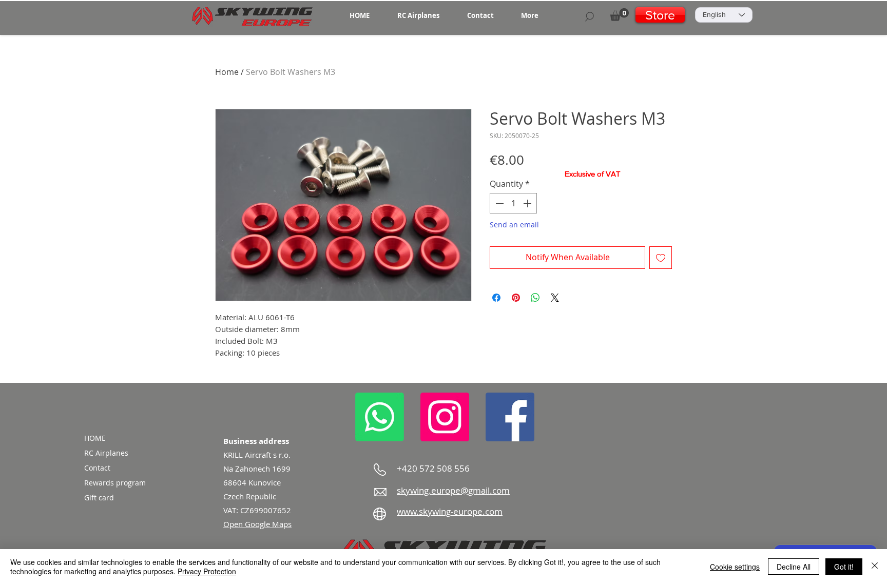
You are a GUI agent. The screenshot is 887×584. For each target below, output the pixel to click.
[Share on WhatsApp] (535, 297)
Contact (97, 468)
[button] (418, 15)
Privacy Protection (207, 571)
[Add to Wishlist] (660, 257)
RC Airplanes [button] (106, 453)
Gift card (99, 497)
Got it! (844, 566)
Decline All (794, 566)
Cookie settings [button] (735, 566)
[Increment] (528, 203)
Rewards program (115, 483)
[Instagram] (444, 417)
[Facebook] (510, 417)
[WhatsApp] (379, 417)
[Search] (589, 16)
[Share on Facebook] (496, 297)
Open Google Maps (257, 524)
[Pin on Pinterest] (516, 297)
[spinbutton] (513, 203)
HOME (95, 438)
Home (227, 71)
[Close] (875, 566)
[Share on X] (555, 297)
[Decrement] (498, 203)
